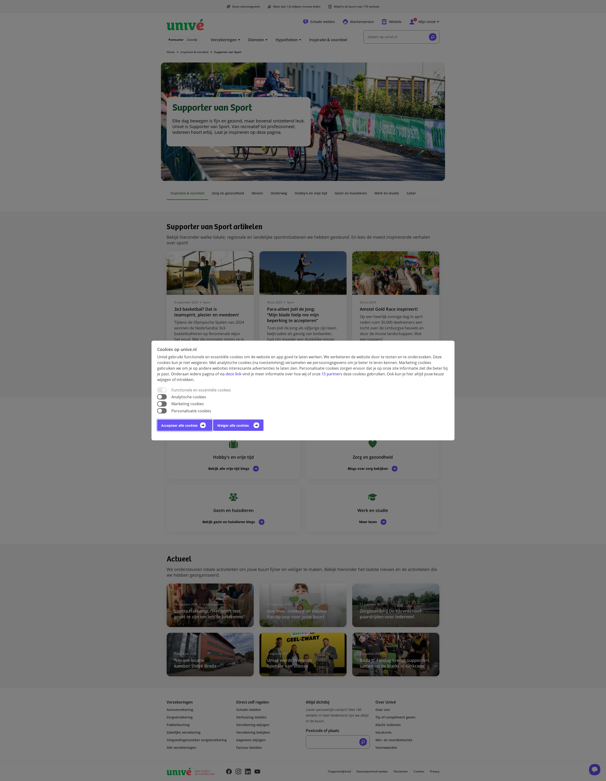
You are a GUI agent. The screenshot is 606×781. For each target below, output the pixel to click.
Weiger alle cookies (233, 425)
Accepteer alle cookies (179, 425)
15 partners (331, 374)
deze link (233, 374)
